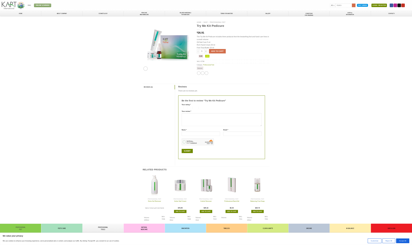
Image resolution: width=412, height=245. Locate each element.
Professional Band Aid (231, 201)
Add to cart (217, 51)
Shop (205, 22)
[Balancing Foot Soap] (257, 185)
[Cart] (409, 5)
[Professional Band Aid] (232, 185)
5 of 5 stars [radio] (202, 108)
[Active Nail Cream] (180, 185)
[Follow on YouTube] (403, 5)
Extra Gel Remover (154, 201)
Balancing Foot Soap (257, 201)
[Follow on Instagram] (395, 5)
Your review (186, 111)
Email (225, 130)
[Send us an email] (399, 5)
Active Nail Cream (180, 201)
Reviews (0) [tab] (148, 87)
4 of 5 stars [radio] (195, 108)
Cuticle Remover (206, 201)
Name (184, 130)
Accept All (402, 241)
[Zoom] (145, 69)
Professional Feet (218, 22)
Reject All (388, 241)
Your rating (186, 104)
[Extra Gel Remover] (154, 185)
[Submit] (353, 5)
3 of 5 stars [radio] (189, 108)
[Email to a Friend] (202, 73)
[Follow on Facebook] (391, 5)
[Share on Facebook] (199, 73)
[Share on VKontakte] (206, 73)
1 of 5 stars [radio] (182, 108)
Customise (374, 241)
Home (199, 22)
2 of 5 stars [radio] (185, 108)
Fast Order (362, 5)
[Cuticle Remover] (206, 185)
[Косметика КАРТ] (13, 5)
